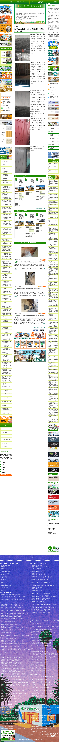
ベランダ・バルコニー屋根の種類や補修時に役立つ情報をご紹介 (13, 688)
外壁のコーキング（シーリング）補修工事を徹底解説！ (41, 609)
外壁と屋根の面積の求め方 (6, 402)
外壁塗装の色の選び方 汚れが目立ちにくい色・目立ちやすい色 (12, 599)
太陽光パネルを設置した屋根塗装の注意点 (53, 339)
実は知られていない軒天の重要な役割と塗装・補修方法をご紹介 (43, 632)
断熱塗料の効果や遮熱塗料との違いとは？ (53, 350)
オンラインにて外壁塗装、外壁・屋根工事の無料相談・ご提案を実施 (43, 604)
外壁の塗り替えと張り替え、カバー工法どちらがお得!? (11, 629)
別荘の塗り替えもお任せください (53, 171)
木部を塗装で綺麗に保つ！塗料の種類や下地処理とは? (53, 343)
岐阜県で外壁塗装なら (6, 436)
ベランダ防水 (6, 62)
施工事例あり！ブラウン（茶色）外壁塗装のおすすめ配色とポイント (13, 721)
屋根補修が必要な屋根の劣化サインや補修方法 (6, 307)
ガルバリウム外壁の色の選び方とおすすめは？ (9, 638)
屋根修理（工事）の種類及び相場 (5, 194)
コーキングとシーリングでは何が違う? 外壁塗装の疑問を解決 (12, 674)
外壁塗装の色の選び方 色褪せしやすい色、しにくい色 (11, 597)
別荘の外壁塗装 (34, 667)
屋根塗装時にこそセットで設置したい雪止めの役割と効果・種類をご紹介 (44, 640)
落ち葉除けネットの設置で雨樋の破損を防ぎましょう (41, 642)
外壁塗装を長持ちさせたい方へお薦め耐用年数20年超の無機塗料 (43, 721)
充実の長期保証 (4, 577)
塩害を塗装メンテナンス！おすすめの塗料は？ (6, 387)
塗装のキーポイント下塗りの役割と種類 (53, 255)
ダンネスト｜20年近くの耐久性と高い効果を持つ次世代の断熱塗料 (43, 695)
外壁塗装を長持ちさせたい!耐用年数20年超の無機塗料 (53, 265)
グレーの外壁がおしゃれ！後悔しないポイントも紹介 (53, 382)
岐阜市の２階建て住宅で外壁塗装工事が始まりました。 (53, 26)
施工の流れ (33, 2)
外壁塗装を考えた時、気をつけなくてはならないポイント (11, 659)
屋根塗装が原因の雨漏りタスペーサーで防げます (6, 314)
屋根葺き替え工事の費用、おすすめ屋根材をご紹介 (40, 593)
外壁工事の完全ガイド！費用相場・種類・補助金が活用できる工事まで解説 (15, 613)
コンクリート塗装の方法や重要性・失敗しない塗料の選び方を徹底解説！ (44, 654)
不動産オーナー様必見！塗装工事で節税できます (53, 272)
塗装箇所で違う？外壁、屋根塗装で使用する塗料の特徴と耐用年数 (43, 715)
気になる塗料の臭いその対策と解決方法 (53, 224)
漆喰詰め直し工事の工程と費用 (53, 319)
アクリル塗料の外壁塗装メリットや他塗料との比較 (6, 218)
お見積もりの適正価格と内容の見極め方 (53, 209)
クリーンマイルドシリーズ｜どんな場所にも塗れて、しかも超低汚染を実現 (45, 698)
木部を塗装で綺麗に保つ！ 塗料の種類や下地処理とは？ (11, 699)
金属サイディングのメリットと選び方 (5, 321)
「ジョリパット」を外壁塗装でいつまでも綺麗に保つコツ (11, 681)
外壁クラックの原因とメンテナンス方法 (6, 240)
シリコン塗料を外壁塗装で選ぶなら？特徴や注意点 (6, 225)
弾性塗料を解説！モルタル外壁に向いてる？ (53, 403)
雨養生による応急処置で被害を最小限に (53, 360)
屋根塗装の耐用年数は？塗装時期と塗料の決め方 (53, 371)
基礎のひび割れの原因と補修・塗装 (52, 364)
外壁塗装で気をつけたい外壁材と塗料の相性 (6, 409)
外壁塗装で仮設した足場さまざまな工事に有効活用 (53, 276)
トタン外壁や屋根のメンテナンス (5, 324)
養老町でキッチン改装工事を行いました (53, 19)
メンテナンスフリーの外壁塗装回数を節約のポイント (53, 237)
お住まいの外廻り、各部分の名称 (7, 630)
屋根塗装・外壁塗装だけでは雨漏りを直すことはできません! (12, 619)
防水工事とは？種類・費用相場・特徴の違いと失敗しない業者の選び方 (14, 690)
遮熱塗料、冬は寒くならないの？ (37, 714)
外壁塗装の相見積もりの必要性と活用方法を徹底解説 (11, 662)
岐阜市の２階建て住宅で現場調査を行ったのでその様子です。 (53, 32)
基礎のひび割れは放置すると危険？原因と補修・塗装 (11, 707)
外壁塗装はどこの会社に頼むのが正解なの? (9, 670)
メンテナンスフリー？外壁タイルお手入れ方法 (53, 311)
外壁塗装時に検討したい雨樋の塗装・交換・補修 (6, 296)
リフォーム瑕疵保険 (5, 573)
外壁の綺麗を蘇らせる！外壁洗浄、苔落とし (53, 332)
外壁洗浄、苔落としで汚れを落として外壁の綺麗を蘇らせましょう (43, 657)
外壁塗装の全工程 (5, 178)
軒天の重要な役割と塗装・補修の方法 (5, 282)
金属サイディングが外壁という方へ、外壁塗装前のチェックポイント (43, 734)
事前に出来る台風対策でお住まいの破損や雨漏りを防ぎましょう (13, 704)
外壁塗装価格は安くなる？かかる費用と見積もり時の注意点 (42, 582)
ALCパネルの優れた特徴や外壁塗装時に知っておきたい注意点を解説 (13, 676)
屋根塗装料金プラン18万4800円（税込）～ (39, 574)
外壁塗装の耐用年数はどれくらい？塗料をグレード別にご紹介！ (13, 640)
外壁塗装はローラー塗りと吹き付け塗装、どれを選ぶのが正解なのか (13, 673)
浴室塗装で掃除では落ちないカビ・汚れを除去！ (40, 651)
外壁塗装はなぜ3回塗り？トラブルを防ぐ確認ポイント (11, 660)
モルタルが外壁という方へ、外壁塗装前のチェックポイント (42, 731)
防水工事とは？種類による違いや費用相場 (6, 370)
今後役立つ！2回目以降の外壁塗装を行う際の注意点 (40, 598)
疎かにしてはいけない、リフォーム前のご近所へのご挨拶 (11, 615)
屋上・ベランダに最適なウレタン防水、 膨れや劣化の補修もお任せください (15, 693)
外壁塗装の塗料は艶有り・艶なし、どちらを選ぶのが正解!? (42, 718)
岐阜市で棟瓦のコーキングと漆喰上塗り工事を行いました (53, 39)
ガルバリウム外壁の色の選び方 (53, 245)
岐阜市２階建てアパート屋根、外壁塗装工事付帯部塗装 (53, 36)
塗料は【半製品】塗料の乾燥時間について (6, 391)
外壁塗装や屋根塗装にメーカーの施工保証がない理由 (53, 269)
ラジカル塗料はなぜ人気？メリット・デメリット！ (53, 417)
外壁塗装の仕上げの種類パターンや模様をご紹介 (53, 406)
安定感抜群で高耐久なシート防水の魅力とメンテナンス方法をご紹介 (13, 695)
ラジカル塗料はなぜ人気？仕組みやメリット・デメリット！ (12, 726)
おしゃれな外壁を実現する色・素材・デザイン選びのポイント (12, 712)
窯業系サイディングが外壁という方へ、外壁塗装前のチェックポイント (44, 732)
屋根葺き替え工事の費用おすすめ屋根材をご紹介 (6, 198)
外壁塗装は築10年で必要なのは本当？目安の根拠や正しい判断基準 (13, 610)
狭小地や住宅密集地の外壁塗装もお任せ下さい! (6, 317)
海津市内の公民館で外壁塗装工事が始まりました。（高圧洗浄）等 (53, 22)
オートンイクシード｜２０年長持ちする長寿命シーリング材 (42, 699)
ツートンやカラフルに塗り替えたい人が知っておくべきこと (54, 97)
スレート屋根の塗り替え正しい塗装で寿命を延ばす (6, 310)
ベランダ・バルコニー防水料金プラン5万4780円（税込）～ (42, 577)
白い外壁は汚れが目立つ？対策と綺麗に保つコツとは (53, 389)
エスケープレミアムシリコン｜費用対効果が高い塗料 (41, 685)
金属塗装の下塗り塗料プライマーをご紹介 (53, 259)
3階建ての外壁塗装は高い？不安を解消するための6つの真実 (12, 618)
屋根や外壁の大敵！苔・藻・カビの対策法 (53, 336)
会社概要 (55, 2)
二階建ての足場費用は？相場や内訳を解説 (53, 283)
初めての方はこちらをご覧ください (37, 565)
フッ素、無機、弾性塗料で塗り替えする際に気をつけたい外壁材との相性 (14, 682)
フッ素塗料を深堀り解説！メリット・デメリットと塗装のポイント (13, 723)
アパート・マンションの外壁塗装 (37, 665)
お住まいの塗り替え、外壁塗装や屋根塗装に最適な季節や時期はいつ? (14, 643)
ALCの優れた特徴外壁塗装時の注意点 (5, 398)
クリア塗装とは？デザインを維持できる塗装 (6, 229)
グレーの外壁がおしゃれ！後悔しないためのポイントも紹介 (12, 715)
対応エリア (3, 582)
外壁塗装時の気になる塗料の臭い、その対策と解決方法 (11, 616)
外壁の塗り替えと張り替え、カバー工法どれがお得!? (53, 230)
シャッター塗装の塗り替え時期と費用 (5, 356)
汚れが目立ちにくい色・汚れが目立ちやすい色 (54, 89)
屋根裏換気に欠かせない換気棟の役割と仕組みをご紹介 (11, 696)
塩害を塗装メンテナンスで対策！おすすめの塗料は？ (11, 698)
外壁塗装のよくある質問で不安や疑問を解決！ (53, 184)
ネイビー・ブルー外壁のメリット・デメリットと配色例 (11, 714)
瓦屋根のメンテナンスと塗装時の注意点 (6, 331)
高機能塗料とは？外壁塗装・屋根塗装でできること (6, 261)
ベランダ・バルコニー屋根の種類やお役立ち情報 (6, 366)
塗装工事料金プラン (40, 2)
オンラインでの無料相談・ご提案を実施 (53, 181)
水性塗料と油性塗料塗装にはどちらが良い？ (53, 308)
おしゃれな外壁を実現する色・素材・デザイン (53, 375)
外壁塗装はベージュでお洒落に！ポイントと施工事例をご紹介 (12, 720)
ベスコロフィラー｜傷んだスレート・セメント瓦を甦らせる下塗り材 (43, 682)
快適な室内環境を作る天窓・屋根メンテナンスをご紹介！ (41, 635)
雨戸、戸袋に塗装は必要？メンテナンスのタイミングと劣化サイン (43, 656)
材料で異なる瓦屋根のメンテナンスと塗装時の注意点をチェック (43, 624)
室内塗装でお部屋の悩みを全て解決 (37, 601)
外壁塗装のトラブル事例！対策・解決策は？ (53, 368)
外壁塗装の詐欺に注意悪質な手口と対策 (53, 213)
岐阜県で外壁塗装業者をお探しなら (7, 585)
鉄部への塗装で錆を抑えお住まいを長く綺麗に (6, 339)
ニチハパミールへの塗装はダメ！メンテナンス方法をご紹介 (12, 701)
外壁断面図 (4, 405)
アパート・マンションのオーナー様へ (53, 167)
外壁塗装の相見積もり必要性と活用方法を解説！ (53, 198)
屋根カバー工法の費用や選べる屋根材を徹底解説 (6, 201)
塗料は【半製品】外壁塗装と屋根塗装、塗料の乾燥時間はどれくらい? (14, 671)
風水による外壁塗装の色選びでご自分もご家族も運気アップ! (12, 607)
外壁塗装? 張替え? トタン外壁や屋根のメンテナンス (41, 612)
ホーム (3, 2)
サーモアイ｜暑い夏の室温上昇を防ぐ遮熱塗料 (39, 679)
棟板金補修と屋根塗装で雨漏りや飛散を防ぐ (6, 363)
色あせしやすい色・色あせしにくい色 (54, 93)
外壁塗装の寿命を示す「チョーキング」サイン (6, 236)
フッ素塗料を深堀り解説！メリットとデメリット (53, 399)
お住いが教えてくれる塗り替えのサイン (6, 172)
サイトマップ (4, 446)
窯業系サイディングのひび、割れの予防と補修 (53, 297)
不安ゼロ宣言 (3, 579)
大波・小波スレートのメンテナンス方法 (6, 413)
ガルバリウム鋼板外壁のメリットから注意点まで (53, 241)
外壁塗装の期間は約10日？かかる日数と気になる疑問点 (11, 608)
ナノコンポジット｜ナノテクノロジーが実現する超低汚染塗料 (42, 690)
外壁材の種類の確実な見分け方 (52, 234)
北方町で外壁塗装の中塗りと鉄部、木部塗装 (53, 29)
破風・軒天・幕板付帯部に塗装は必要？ (6, 275)
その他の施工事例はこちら (40, 208)
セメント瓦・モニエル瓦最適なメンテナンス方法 (6, 335)
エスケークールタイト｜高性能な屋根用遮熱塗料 (40, 687)
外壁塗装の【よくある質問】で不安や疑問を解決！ (10, 594)
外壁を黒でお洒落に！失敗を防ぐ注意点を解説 (53, 385)
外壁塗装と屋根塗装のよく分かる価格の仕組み (39, 566)
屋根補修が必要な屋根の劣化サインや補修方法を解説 (41, 643)
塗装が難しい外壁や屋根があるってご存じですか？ (53, 294)
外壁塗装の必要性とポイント (36, 588)
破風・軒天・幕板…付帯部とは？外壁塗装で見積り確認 (41, 629)
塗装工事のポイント (5, 168)
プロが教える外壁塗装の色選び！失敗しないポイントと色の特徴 (13, 596)
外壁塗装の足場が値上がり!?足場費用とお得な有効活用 (41, 670)
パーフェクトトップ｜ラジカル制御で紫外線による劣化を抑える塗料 (43, 676)
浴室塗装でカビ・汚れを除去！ (5, 353)
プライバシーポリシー (6, 439)
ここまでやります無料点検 (36, 568)
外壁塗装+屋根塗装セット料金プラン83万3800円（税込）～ (42, 576)
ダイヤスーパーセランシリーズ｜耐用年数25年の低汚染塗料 (42, 684)
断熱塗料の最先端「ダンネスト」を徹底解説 (53, 353)
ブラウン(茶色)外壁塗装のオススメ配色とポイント (53, 396)
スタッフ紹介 (4, 432)
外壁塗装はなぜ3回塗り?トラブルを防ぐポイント (6, 272)
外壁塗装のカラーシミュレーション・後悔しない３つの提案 (12, 605)
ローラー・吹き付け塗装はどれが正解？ (53, 326)
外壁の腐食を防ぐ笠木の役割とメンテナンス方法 (6, 292)
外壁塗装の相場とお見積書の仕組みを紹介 (53, 202)
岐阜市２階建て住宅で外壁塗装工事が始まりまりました (29, 288)
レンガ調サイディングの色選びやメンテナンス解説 (6, 243)
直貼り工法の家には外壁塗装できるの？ (53, 301)
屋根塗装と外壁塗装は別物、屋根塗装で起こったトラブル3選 (12, 666)
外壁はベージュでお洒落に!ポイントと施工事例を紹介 (53, 392)
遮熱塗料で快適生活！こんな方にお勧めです (39, 688)
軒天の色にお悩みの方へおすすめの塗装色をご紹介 (6, 285)
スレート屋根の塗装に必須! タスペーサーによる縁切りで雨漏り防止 (13, 668)
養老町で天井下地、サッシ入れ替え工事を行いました (53, 13)
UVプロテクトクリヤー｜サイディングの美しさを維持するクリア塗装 (44, 693)
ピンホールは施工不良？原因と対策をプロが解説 (6, 254)
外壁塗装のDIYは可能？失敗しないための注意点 (53, 290)
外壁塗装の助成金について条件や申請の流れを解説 (40, 606)
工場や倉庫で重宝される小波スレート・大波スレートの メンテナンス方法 (14, 684)
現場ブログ (20, 24)
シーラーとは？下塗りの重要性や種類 (53, 262)
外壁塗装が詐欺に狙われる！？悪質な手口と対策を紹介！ (11, 663)
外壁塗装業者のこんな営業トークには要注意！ (53, 287)
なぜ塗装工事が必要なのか (6, 165)
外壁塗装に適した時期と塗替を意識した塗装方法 (6, 212)
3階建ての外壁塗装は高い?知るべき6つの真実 (53, 227)
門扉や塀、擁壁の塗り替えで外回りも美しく (39, 599)
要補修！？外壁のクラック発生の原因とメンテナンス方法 (11, 646)
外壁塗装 (6, 52)
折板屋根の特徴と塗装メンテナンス (5, 328)
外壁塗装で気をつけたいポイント (6, 268)
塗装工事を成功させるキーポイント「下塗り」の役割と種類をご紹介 (43, 726)
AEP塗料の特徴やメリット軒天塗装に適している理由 (53, 420)
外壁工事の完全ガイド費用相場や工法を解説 (6, 187)
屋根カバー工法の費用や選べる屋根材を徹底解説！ (40, 595)
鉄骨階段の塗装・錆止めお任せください (6, 342)
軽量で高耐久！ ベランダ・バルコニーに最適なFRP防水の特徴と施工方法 (14, 692)
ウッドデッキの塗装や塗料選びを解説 (6, 349)
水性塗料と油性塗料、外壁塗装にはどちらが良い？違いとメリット (43, 720)
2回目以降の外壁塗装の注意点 (52, 248)
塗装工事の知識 (5, 161)
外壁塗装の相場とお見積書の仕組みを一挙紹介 (39, 579)
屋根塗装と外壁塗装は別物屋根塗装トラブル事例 (6, 264)
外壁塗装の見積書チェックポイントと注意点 (53, 206)
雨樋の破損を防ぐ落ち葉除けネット (5, 303)
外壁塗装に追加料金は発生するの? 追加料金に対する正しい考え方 (43, 607)
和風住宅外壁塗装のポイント (53, 315)
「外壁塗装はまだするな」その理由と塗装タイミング (6, 182)
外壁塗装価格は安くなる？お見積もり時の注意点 (6, 190)
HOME (16, 24)
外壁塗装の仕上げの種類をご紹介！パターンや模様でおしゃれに (13, 728)
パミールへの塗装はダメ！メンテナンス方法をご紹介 (53, 346)
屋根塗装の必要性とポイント (36, 590)
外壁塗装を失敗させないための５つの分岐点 (9, 604)
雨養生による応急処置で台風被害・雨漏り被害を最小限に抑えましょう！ (14, 706)
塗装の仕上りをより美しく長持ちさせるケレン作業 (6, 257)
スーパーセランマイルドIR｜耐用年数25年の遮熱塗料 (41, 681)
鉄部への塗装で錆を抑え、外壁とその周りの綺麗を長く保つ (42, 645)
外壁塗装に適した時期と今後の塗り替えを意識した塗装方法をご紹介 (13, 641)
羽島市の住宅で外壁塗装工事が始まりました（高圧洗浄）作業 (31, 262)
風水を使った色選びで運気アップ (54, 84)
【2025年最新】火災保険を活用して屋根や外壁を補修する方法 (42, 585)
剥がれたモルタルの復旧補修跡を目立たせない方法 (6, 250)
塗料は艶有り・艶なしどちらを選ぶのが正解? (53, 305)
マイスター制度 (4, 576)
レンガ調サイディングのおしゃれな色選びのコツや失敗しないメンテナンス (15, 648)
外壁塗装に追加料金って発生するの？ (53, 195)
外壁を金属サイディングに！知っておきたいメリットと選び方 (42, 610)
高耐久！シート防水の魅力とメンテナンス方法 (6, 381)
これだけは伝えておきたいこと (7, 571)
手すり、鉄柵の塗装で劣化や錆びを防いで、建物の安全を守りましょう (44, 648)
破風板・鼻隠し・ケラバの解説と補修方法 (6, 278)
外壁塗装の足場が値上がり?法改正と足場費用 (53, 279)
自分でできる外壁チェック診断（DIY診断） (9, 626)
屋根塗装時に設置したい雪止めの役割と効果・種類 (6, 299)
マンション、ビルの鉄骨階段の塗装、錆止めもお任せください (42, 646)
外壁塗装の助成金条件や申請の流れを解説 (53, 188)
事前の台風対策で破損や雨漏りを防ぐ (53, 357)
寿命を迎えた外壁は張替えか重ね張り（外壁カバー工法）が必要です (43, 596)
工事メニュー (26, 2)
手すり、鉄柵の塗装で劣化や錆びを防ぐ (6, 346)
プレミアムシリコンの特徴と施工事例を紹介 (53, 410)
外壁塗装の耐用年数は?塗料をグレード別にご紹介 (6, 208)
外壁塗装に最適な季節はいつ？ (6, 215)
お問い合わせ (4, 443)
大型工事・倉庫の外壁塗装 (36, 664)
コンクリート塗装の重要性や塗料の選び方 (6, 360)
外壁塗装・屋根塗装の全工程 (36, 571)
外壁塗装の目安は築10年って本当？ (5, 175)
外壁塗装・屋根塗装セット (6, 59)
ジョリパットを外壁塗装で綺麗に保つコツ (53, 322)
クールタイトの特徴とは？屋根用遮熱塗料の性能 (53, 413)
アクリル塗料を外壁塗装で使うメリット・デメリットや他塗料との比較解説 (45, 703)
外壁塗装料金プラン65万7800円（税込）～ (39, 573)
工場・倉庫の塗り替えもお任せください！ (53, 164)
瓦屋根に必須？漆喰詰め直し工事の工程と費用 (39, 623)
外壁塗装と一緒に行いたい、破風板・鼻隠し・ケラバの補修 (42, 631)
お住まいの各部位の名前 (6, 204)
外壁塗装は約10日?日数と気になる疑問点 (53, 216)
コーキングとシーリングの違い (6, 394)
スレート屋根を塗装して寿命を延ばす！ (38, 662)
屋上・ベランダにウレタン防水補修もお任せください (6, 377)
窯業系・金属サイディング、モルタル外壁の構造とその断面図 (12, 679)
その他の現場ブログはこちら (39, 327)
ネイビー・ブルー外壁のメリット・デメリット (53, 378)
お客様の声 (18, 2)
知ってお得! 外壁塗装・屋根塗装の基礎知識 (9, 621)
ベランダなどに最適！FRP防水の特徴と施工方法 (6, 373)
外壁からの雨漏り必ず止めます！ (37, 587)
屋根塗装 (6, 55)
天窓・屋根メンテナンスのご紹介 (6, 289)
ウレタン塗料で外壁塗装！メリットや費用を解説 (6, 222)
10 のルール (3, 574)
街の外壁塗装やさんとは (5, 565)
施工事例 (11, 2)
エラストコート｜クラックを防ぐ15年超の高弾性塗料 (41, 692)
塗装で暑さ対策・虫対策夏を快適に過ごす (6, 233)
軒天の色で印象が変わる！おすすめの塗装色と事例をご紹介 (42, 634)
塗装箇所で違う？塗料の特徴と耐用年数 (53, 252)
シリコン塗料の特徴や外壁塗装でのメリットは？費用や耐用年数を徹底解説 (45, 701)
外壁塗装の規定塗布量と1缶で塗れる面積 (53, 329)
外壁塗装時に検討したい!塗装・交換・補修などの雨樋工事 (42, 639)
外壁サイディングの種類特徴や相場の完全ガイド (6, 247)
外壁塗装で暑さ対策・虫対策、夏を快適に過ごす (40, 668)
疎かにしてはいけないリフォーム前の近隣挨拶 (53, 220)
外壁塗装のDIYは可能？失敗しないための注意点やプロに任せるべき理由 (14, 627)
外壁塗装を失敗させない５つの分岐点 (53, 191)
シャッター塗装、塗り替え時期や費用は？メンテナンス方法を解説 (43, 653)
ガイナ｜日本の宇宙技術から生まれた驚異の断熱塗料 (41, 696)
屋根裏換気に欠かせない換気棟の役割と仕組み (6, 384)
